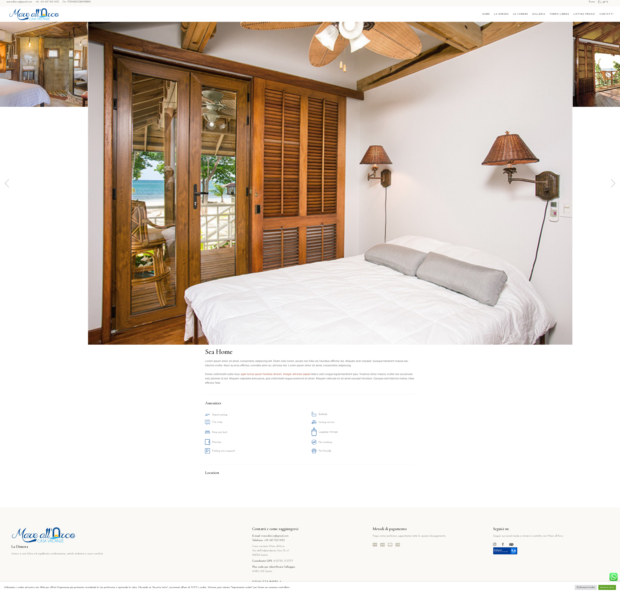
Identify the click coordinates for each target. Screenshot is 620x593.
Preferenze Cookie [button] (586, 587)
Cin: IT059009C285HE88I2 (77, 2)
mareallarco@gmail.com (19, 2)
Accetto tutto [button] (607, 587)
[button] (613, 183)
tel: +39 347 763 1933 (47, 2)
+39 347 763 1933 (274, 540)
